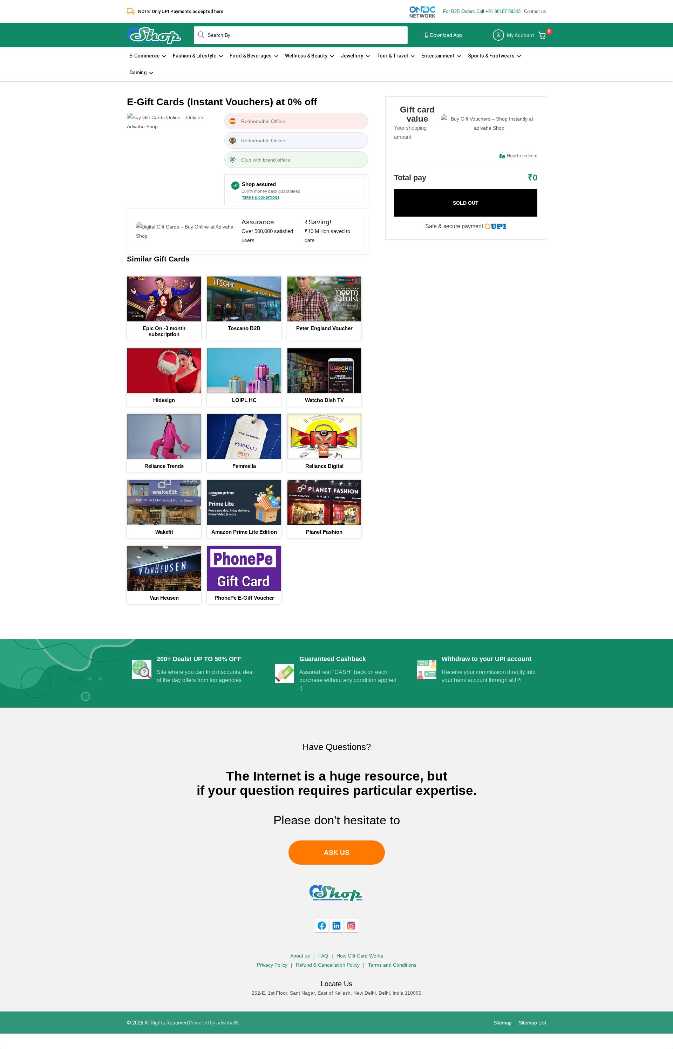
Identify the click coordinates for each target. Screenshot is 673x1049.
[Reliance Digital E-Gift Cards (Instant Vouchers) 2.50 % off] (324, 436)
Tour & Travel (392, 56)
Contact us (535, 11)
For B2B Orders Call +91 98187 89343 (482, 11)
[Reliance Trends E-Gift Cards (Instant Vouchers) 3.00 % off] (164, 436)
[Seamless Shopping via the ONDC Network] (422, 11)
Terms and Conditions (392, 965)
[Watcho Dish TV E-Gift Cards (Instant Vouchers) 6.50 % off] (324, 371)
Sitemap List (532, 1023)
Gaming (138, 72)
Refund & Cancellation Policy (328, 965)
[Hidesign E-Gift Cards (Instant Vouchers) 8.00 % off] (164, 371)
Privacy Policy (272, 965)
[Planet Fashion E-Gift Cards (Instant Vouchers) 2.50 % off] (324, 502)
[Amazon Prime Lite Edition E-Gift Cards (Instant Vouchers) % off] (244, 502)
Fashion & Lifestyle (195, 56)
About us (300, 956)
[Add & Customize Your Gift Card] (542, 35)
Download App (445, 35)
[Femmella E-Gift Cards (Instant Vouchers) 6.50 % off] (244, 436)
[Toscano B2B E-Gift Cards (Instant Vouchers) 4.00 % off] (244, 299)
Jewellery (352, 56)
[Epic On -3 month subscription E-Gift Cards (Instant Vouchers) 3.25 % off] (164, 299)
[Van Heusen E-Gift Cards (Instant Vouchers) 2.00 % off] (164, 568)
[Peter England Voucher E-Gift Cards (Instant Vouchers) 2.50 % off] (324, 299)
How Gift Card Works (359, 956)
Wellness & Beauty (306, 56)
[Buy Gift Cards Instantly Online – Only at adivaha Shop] (154, 35)
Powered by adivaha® (213, 1023)
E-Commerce (145, 56)
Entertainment (438, 56)
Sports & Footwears (492, 56)
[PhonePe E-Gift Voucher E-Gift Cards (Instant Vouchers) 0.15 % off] (244, 568)
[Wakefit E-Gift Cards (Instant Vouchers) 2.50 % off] (164, 502)
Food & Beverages (251, 56)
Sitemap (503, 1023)
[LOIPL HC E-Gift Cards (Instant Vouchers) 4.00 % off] (244, 371)
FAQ (323, 956)
